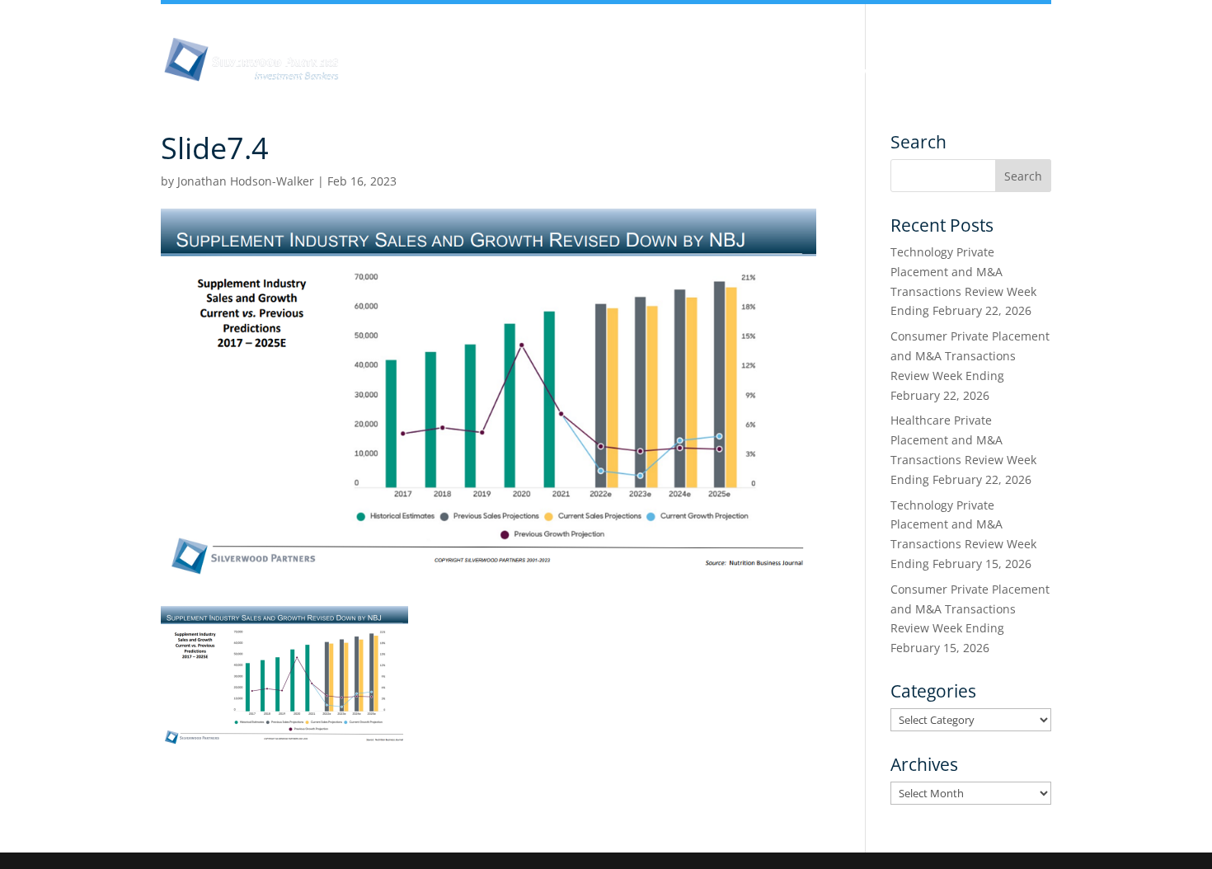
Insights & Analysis (536, 72)
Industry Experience (751, 72)
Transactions (965, 72)
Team (642, 72)
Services (868, 72)
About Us (419, 72)
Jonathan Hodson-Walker (245, 181)
